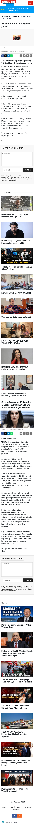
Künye (12, 807)
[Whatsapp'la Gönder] (11, 55)
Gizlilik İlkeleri (27, 807)
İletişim (18, 807)
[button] (24, 55)
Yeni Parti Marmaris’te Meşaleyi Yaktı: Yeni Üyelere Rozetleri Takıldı (20, 9)
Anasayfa (7, 16)
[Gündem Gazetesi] (8, 3)
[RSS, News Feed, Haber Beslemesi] (19, 816)
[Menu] (30, 3)
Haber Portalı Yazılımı (11, 822)
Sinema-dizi (16, 16)
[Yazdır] (21, 55)
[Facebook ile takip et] (14, 816)
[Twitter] (5, 55)
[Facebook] (2, 55)
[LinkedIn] (8, 55)
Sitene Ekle (16, 809)
